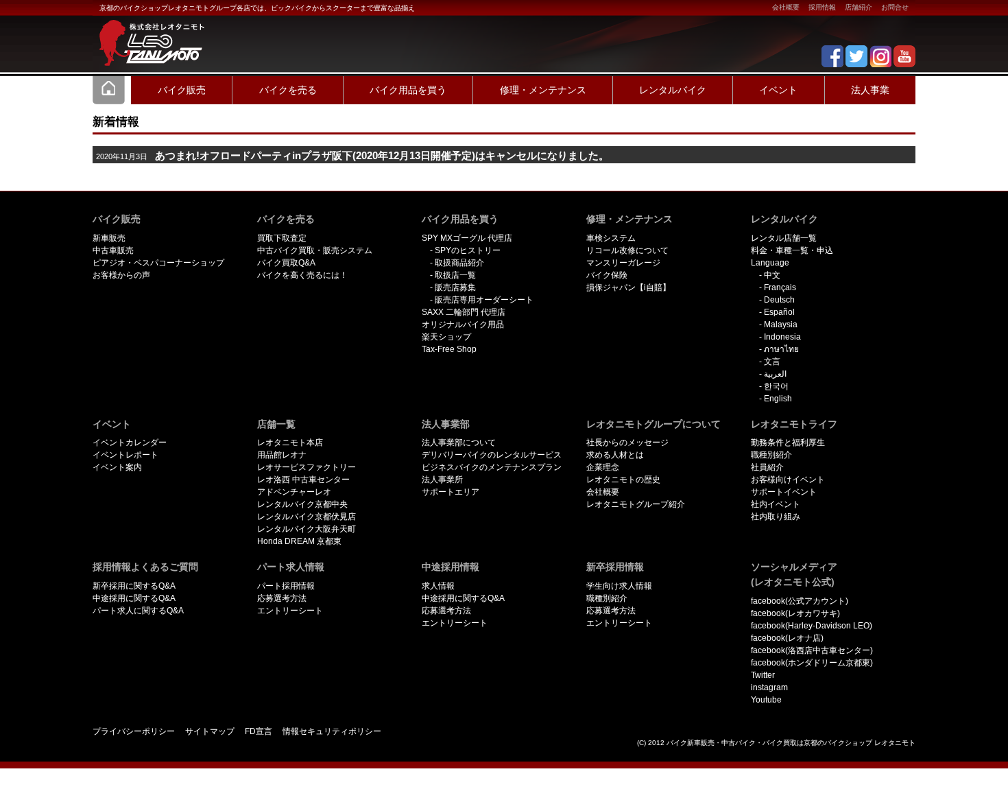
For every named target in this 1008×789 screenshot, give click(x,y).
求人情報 (438, 586)
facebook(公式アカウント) (799, 601)
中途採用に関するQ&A (134, 598)
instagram (769, 687)
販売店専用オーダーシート (484, 300)
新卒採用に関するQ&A (134, 586)
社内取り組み (775, 516)
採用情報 (822, 7)
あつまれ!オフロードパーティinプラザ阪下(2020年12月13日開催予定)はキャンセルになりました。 (382, 155)
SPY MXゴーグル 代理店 (467, 238)
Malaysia (780, 324)
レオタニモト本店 (290, 442)
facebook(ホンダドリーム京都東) (812, 663)
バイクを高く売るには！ (302, 275)
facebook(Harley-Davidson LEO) (811, 626)
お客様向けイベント (788, 479)
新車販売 (109, 238)
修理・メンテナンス (543, 89)
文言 (772, 361)
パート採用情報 (286, 586)
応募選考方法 (282, 598)
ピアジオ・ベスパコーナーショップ (158, 263)
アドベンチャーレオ (294, 492)
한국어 (776, 386)
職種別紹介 (771, 455)
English (778, 398)
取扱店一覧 (455, 275)
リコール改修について (627, 250)
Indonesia (782, 337)
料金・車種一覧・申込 (792, 250)
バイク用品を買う (408, 89)
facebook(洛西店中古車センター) (812, 650)
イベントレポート (125, 455)
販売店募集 (455, 287)
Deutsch (779, 300)
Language (770, 263)
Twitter (763, 675)
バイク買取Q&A (286, 263)
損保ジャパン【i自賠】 (628, 287)
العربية (775, 374)
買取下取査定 (282, 238)
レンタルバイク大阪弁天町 (306, 529)
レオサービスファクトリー (306, 467)
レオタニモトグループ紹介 (635, 504)
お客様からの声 (121, 275)
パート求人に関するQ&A (138, 610)
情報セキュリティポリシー (332, 731)
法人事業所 (442, 479)
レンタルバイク (672, 89)
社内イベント (775, 504)
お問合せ (895, 7)
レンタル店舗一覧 (784, 238)
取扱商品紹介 (459, 263)
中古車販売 (113, 250)
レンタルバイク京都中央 (302, 504)
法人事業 (870, 89)
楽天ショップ (446, 337)
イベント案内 (117, 467)
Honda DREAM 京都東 (299, 541)
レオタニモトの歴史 (623, 479)
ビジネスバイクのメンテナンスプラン (492, 467)
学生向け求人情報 (619, 586)
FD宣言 (258, 731)
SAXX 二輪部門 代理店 (463, 312)
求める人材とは (615, 455)
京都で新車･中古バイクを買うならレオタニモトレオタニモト (147, 34)
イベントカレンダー (130, 442)
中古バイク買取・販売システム (314, 250)
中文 (772, 275)
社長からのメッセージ (627, 442)
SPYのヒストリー (468, 250)
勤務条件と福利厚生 (788, 442)
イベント (778, 89)
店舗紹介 (858, 7)
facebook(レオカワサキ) (795, 613)
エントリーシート (290, 610)
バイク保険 (606, 275)
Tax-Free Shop (449, 349)
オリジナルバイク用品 (463, 324)
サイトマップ (210, 731)
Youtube (766, 700)
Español (779, 312)
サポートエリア (450, 492)
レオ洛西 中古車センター (303, 479)
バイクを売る (288, 89)
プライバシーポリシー (134, 731)
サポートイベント (784, 492)
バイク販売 (182, 89)
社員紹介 (767, 467)
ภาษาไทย (781, 349)
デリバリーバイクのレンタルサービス (492, 455)
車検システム (611, 238)
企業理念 (602, 467)
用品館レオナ (282, 455)
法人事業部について (459, 442)
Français (780, 287)
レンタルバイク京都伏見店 (306, 516)
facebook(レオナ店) (787, 638)
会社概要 (786, 7)
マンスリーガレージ (623, 263)
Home (109, 90)
